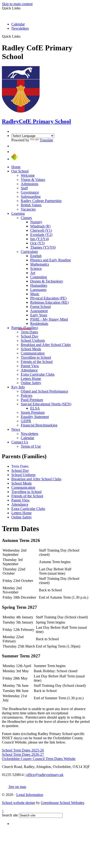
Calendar (18, 24)
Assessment (39, 311)
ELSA (35, 408)
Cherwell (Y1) (41, 230)
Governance (30, 192)
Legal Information (29, 795)
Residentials (39, 324)
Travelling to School (36, 357)
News (15, 429)
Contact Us (19, 442)
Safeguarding (31, 197)
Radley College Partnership (41, 201)
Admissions (29, 184)
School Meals (31, 349)
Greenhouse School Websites (62, 803)
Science (36, 268)
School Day (29, 336)
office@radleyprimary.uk (44, 775)
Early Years (38, 315)
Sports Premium (33, 412)
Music (34, 294)
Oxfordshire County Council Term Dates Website (38, 759)
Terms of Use (31, 446)
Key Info (18, 387)
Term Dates (29, 332)
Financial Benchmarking (39, 425)
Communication (33, 353)
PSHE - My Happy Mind (49, 319)
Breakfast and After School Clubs (46, 345)
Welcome (28, 175)
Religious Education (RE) (49, 302)
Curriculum (29, 252)
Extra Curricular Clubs (37, 374)
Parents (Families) (24, 328)
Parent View (30, 366)
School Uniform (33, 340)
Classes (26, 218)
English (36, 256)
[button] (22, 36)
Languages (38, 290)
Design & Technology (46, 281)
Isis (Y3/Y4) (39, 239)
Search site (10, 815)
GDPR (26, 421)
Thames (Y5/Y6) (43, 247)
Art (32, 273)
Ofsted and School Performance (44, 391)
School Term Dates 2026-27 (23, 754)
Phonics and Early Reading (50, 260)
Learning (18, 213)
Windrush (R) (40, 226)
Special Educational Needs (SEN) (46, 404)
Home (16, 167)
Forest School (40, 307)
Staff (24, 188)
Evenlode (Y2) (41, 235)
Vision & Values (33, 180)
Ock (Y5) (37, 243)
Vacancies (28, 209)
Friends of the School (37, 362)
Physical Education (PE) (48, 298)
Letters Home (31, 379)
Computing (38, 277)
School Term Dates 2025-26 (23, 750)
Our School (20, 171)
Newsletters (20, 28)
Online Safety (31, 383)
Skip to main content (17, 4)
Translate (46, 140)
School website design (18, 803)
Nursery (36, 222)
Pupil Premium (32, 400)
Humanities (38, 285)
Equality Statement (35, 417)
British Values (31, 205)
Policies (26, 396)
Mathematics (39, 264)
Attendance (29, 370)
